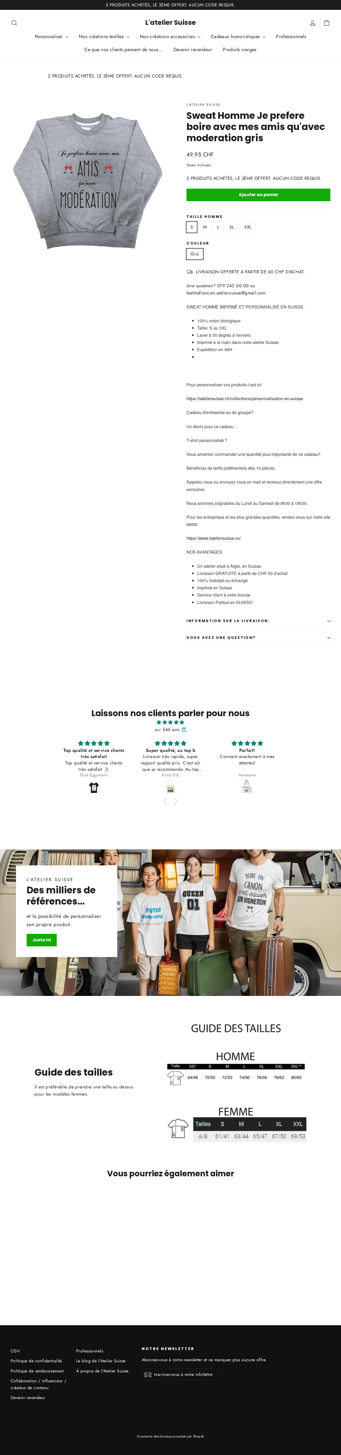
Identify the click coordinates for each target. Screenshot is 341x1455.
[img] (170, 722)
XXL (247, 227)
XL (231, 227)
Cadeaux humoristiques (236, 36)
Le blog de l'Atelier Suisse (100, 1361)
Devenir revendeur (192, 49)
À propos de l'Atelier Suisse (102, 1371)
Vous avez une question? (221, 637)
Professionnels (291, 36)
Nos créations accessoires (168, 36)
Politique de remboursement (37, 1371)
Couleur (197, 243)
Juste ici (41, 940)
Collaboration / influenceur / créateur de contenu (38, 1384)
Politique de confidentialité (36, 1361)
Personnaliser (49, 36)
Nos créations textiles (102, 36)
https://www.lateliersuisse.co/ (213, 538)
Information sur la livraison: (228, 620)
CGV (15, 1351)
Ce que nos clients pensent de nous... (123, 49)
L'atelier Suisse (170, 22)
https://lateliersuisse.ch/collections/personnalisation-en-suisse (244, 398)
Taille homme (204, 217)
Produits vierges (240, 49)
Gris (194, 254)
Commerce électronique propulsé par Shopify (170, 1436)
